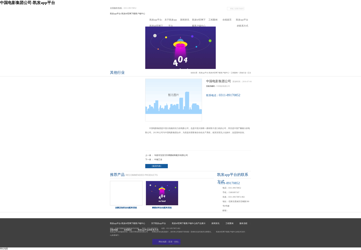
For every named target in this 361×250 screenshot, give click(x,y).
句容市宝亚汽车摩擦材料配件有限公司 (171, 155)
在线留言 (227, 20)
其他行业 (242, 73)
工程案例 (212, 20)
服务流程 (243, 223)
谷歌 (176, 242)
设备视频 (114, 230)
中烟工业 (158, 159)
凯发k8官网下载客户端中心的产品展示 (199, 21)
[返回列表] (156, 166)
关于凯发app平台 (171, 21)
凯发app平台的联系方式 (242, 21)
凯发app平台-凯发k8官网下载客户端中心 (127, 14)
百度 (170, 242)
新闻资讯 (184, 20)
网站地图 (4, 249)
